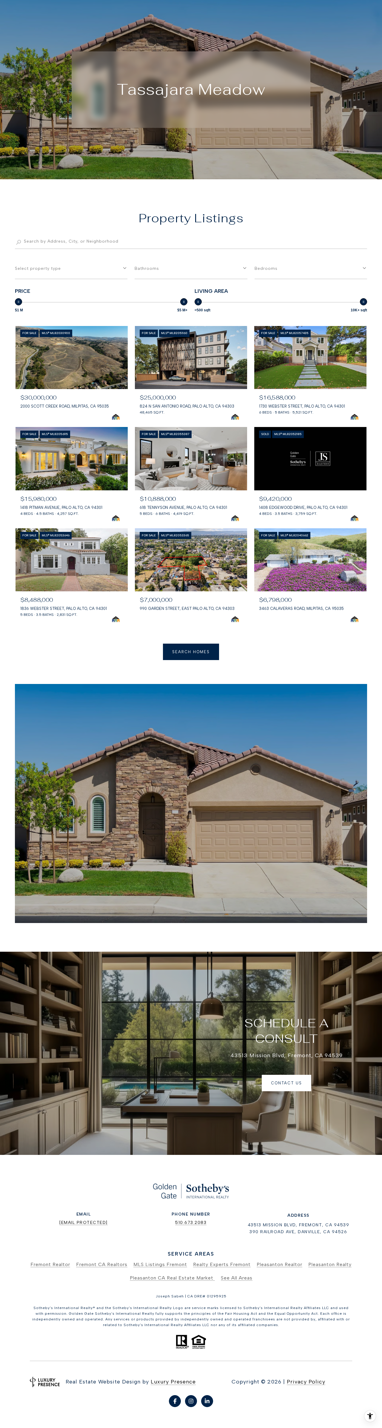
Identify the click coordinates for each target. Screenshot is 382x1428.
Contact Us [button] (286, 1083)
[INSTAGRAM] (191, 1401)
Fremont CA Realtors (101, 1264)
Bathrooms (147, 268)
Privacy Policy (306, 1381)
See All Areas (236, 1278)
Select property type (38, 268)
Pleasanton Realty (330, 1264)
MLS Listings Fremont (160, 1264)
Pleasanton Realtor (279, 1264)
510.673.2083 (191, 1222)
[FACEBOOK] (175, 1401)
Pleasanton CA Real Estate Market (172, 1278)
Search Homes (191, 652)
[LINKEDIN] (207, 1401)
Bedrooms (266, 268)
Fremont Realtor (50, 1264)
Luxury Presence (173, 1381)
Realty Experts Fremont (222, 1264)
